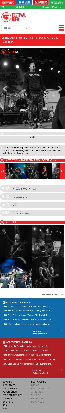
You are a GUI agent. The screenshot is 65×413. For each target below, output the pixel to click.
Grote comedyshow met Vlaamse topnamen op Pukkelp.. (29, 359)
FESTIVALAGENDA (40, 388)
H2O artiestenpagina (17, 150)
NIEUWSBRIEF (10, 388)
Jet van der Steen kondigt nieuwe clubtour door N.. (27, 306)
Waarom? (57, 7)
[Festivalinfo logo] (13, 17)
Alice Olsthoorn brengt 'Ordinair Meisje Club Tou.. (26, 315)
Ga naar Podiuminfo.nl (40, 332)
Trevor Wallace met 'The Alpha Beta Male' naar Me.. (27, 355)
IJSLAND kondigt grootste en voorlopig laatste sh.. (27, 324)
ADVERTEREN (10, 392)
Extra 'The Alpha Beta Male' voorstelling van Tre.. (26, 346)
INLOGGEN (19, 7)
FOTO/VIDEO (37, 402)
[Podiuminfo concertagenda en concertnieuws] (24, 2)
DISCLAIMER (9, 385)
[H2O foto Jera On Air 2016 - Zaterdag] (16, 256)
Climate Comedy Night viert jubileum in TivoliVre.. (26, 350)
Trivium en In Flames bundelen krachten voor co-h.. (27, 320)
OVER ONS (8, 402)
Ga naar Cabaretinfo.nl (40, 372)
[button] (5, 88)
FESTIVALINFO (38, 382)
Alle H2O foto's (49, 294)
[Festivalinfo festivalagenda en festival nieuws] (8, 2)
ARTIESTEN (37, 392)
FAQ (5, 408)
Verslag (8, 38)
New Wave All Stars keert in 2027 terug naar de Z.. (27, 311)
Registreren (46, 7)
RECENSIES (37, 398)
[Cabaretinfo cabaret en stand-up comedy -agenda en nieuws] (41, 2)
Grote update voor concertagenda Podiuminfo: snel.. (28, 364)
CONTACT (7, 398)
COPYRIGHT (9, 382)
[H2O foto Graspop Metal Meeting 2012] (16, 288)
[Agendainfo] (57, 2)
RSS (5, 405)
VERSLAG (36, 395)
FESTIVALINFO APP (12, 395)
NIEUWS (35, 385)
